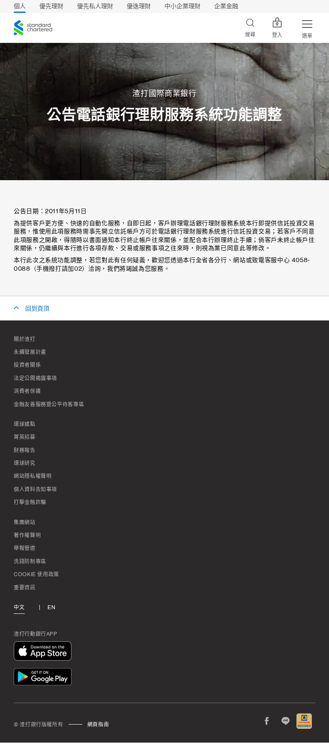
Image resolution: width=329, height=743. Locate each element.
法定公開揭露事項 (35, 378)
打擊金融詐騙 (30, 502)
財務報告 (25, 450)
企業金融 (226, 6)
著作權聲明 (27, 535)
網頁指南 (98, 724)
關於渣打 (25, 339)
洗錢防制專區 (30, 561)
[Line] (285, 721)
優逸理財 (139, 6)
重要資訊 (25, 587)
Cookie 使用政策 (36, 574)
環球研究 (25, 463)
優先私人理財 (95, 6)
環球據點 (25, 424)
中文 (19, 607)
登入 (277, 35)
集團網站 (25, 522)
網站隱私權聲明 (32, 476)
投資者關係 (27, 365)
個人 (20, 6)
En (51, 607)
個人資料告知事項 (35, 489)
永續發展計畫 (30, 352)
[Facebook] (266, 721)
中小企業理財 (182, 6)
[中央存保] (304, 721)
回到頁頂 (37, 309)
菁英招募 (25, 437)
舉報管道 (25, 548)
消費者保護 (27, 391)
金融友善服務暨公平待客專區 (49, 404)
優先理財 (51, 6)
